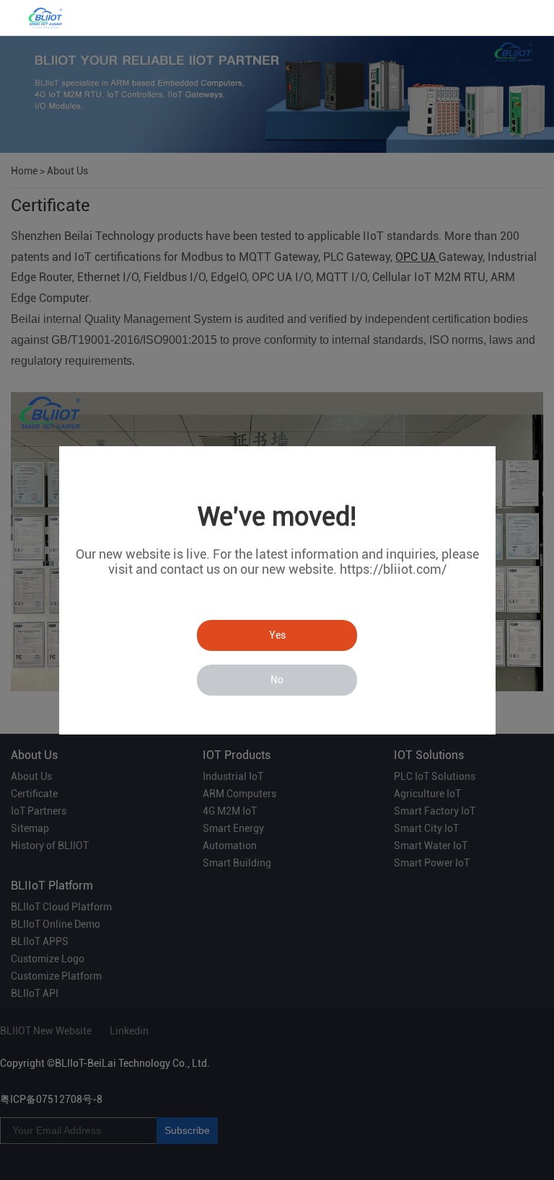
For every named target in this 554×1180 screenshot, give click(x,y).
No (277, 680)
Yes (277, 635)
